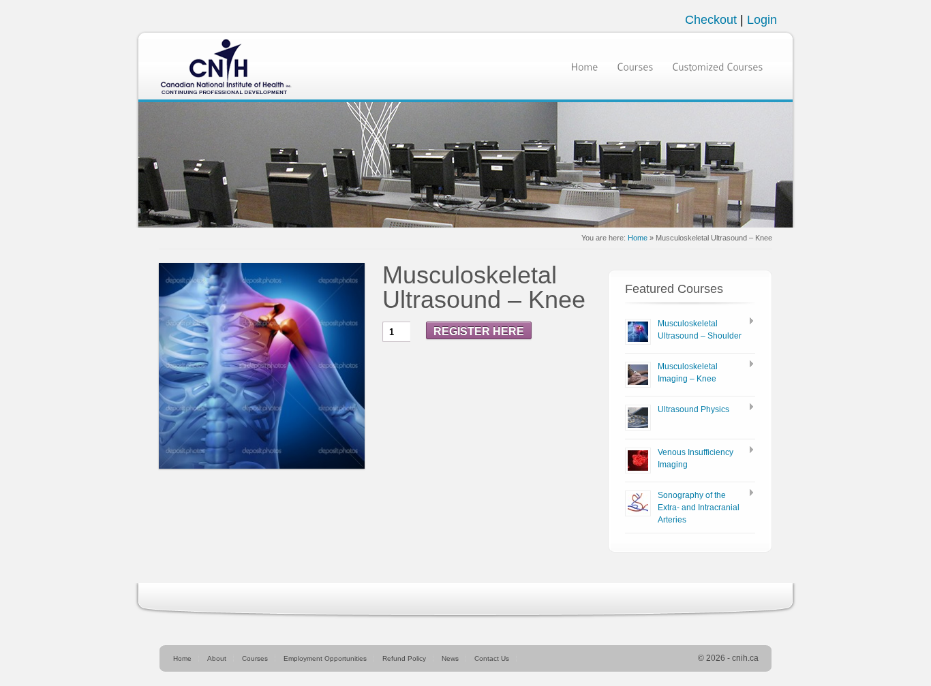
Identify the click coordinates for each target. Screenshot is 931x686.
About (216, 658)
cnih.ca (745, 658)
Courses (255, 658)
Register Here (478, 331)
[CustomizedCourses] (717, 66)
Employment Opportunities (325, 658)
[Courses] (634, 66)
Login (762, 20)
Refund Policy (404, 658)
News (450, 658)
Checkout (712, 20)
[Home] (584, 66)
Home (637, 238)
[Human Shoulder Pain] (262, 366)
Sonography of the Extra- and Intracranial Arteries (698, 507)
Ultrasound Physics (693, 409)
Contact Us (491, 658)
